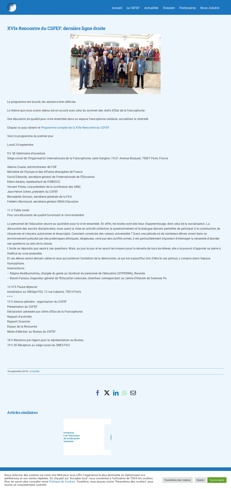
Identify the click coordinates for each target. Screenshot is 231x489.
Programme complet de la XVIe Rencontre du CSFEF (75, 127)
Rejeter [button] (200, 480)
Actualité (34, 371)
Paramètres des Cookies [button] (178, 480)
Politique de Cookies (62, 481)
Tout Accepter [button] (217, 480)
